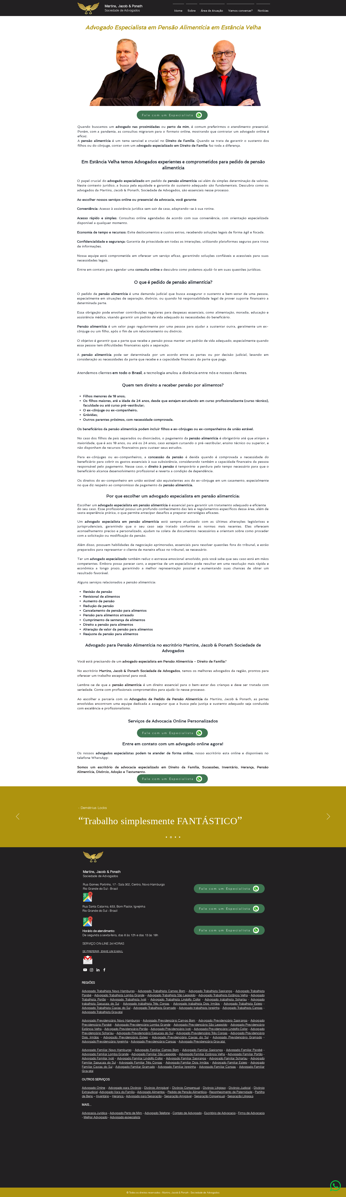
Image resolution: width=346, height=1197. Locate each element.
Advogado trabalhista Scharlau (225, 999)
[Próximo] (328, 816)
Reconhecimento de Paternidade (230, 1092)
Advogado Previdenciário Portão (126, 1029)
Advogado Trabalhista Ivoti (128, 999)
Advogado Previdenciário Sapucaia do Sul (145, 1033)
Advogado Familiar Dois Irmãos (187, 1062)
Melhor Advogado (95, 1117)
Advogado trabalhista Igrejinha (199, 1008)
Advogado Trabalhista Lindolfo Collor (175, 999)
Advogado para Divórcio (124, 1088)
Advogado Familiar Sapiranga (202, 1050)
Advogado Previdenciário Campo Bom (169, 1020)
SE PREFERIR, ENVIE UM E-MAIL (102, 951)
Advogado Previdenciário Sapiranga (222, 1020)
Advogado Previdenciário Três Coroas (201, 1033)
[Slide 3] (175, 837)
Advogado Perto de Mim (126, 1113)
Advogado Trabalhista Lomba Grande (119, 995)
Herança (118, 1096)
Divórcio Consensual (186, 1088)
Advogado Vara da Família (117, 1092)
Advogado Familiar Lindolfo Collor (140, 1058)
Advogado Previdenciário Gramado (237, 1037)
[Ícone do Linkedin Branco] (98, 970)
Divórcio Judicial (239, 1088)
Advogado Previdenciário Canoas (153, 1041)
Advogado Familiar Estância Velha (202, 1054)
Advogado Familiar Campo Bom (157, 1050)
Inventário (102, 1096)
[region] (327, 1178)
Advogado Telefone (157, 1113)
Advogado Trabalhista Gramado (154, 1008)
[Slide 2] (171, 837)
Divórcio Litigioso (214, 1088)
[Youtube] (85, 970)
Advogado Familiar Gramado (135, 1067)
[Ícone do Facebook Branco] (104, 970)
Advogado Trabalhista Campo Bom (161, 991)
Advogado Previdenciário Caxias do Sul (180, 1037)
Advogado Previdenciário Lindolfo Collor (221, 1029)
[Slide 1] (166, 837)
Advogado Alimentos (151, 1092)
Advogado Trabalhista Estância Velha (223, 995)
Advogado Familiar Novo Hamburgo (106, 1050)
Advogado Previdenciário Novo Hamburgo (111, 1020)
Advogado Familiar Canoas (217, 1067)
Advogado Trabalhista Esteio (243, 1003)
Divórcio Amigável (156, 1088)
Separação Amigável (178, 1096)
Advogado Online (93, 1088)
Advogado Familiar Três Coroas (140, 1062)
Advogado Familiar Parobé (244, 1050)
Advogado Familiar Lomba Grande (105, 1054)
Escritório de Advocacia (219, 1113)
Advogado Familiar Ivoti (98, 1058)
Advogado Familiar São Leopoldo (153, 1054)
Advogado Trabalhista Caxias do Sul (106, 1008)
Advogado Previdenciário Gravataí (202, 1041)
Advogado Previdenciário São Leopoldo (200, 1025)
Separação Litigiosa (240, 1096)
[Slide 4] (179, 837)
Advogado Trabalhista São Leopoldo (171, 995)
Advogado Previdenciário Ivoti (171, 1029)
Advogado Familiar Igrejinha (177, 1067)
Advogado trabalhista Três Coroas (146, 1003)
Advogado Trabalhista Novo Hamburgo (108, 991)
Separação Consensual (209, 1096)
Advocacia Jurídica (94, 1113)
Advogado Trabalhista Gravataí (102, 1012)
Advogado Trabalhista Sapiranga (210, 991)
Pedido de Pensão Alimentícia (187, 1092)
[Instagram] (91, 970)
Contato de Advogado (187, 1113)
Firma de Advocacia (251, 1113)
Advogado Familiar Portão (245, 1054)
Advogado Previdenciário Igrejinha (105, 1041)
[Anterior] (17, 816)
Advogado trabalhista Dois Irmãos (196, 1003)
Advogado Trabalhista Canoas (242, 1008)
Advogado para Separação (144, 1096)
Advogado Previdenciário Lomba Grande (142, 1025)
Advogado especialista (125, 1117)
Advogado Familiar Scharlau (228, 1058)
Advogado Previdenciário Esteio (125, 1037)
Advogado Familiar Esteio (229, 1062)
